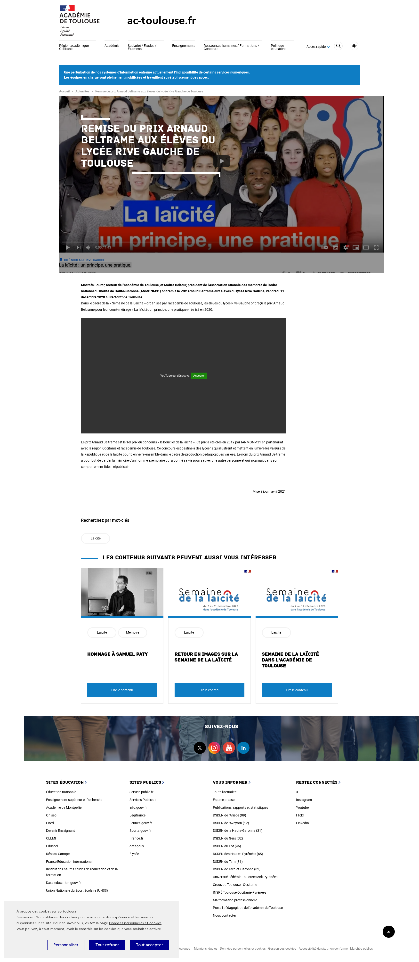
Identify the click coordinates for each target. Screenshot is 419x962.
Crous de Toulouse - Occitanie (235, 884)
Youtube (302, 807)
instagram (214, 748)
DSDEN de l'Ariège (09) (229, 815)
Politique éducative (278, 47)
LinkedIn (302, 823)
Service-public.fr (141, 792)
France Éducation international (69, 861)
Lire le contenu (122, 690)
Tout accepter (149, 945)
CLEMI (51, 838)
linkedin (243, 748)
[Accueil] (83, 20)
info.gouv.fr (138, 807)
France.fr (136, 838)
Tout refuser (107, 945)
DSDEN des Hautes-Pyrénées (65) (238, 853)
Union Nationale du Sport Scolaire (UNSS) (77, 890)
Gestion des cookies (282, 948)
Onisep (51, 815)
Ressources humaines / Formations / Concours (231, 47)
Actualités (82, 91)
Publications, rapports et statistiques (240, 807)
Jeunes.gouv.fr (140, 823)
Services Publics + (142, 799)
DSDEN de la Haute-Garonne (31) (237, 830)
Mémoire (132, 632)
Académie (112, 46)
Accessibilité (354, 46)
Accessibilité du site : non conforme (323, 948)
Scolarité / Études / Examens (142, 47)
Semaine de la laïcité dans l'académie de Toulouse (290, 660)
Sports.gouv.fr (140, 830)
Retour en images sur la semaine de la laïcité (206, 657)
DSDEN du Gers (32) (228, 838)
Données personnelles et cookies (135, 923)
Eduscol (52, 846)
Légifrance (137, 815)
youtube (229, 748)
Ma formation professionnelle (235, 900)
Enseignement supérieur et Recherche (74, 799)
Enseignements (183, 46)
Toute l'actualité (224, 792)
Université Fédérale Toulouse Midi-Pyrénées (245, 876)
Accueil (64, 91)
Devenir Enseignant (60, 830)
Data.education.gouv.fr (63, 882)
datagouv (136, 846)
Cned (50, 823)
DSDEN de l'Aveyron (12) (231, 823)
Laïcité (96, 538)
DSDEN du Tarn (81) (228, 861)
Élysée (134, 853)
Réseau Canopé (58, 853)
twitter (200, 748)
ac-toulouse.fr (161, 20)
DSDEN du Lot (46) (227, 846)
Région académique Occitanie (74, 47)
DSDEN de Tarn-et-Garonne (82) (236, 869)
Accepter (199, 375)
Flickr (300, 815)
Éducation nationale (61, 792)
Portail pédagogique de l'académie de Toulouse (248, 907)
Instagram (304, 799)
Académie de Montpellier (64, 807)
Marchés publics (361, 948)
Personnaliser (65, 945)
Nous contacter (224, 915)
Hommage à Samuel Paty (117, 654)
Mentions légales (206, 948)
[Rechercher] (338, 47)
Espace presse (223, 799)
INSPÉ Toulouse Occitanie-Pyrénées (239, 892)
